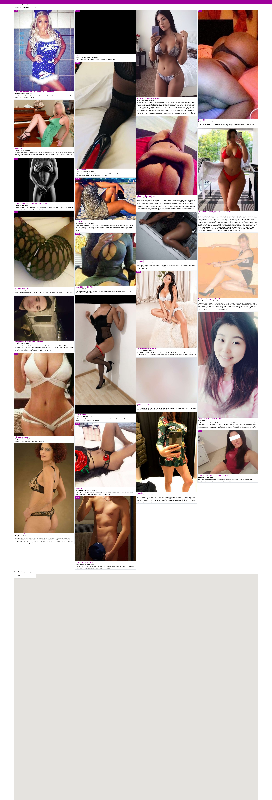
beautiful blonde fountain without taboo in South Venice (34, 92)
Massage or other (143, 404)
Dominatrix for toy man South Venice (211, 299)
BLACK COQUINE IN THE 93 (86, 287)
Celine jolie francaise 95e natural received (213, 475)
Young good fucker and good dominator (29, 342)
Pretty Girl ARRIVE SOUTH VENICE (210, 419)
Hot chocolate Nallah (22, 288)
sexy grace (18, 148)
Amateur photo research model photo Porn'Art (31, 203)
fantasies (140, 493)
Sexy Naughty (81, 414)
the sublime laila (20, 534)
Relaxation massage (22, 437)
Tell (77, 55)
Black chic (201, 120)
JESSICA (79, 221)
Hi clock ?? (141, 261)
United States (22, 5)
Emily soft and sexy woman (146, 349)
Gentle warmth (81, 170)
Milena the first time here (146, 196)
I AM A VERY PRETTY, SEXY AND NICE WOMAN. (215, 212)
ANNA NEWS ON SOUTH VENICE (148, 98)
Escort (15, 5)
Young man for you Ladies (85, 562)
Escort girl (79, 488)
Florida (28, 5)
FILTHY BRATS (17, 2)
